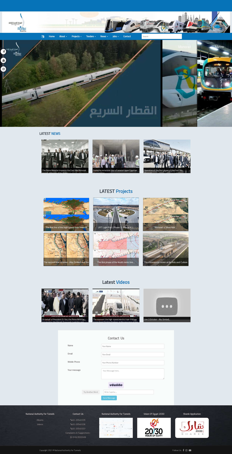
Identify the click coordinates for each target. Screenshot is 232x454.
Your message (74, 370)
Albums (40, 420)
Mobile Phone (74, 361)
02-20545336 (78, 424)
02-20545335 (78, 420)
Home (52, 36)
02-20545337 (78, 428)
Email (70, 353)
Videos (40, 424)
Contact (127, 36)
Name (70, 345)
